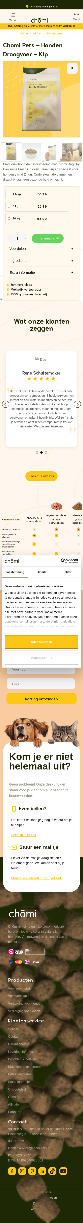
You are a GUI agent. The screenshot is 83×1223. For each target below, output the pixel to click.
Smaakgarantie (19, 1082)
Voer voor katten (19, 996)
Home (24, 33)
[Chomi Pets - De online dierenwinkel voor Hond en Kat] (39, 21)
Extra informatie (41, 273)
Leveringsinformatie (22, 1051)
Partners (14, 1112)
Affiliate (13, 1104)
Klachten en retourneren (25, 1066)
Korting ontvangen (41, 698)
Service (13, 1029)
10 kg (16, 218)
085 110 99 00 (23, 834)
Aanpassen (39, 657)
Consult (13, 1097)
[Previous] (7, 9)
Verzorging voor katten (24, 1011)
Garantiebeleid (18, 1044)
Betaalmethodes (19, 1074)
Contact (13, 1036)
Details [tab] (42, 572)
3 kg (16, 206)
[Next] (76, 9)
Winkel (37, 33)
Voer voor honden (20, 988)
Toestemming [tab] (14, 572)
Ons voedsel (17, 1089)
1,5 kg (17, 194)
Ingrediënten (41, 261)
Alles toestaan (41, 642)
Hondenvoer (54, 33)
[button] (12, 15)
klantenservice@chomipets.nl (36, 877)
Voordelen (41, 249)
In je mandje (45, 238)
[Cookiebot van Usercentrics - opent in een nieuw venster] (60, 561)
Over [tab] (68, 572)
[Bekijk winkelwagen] (76, 16)
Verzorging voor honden (25, 1003)
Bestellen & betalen (22, 1059)
